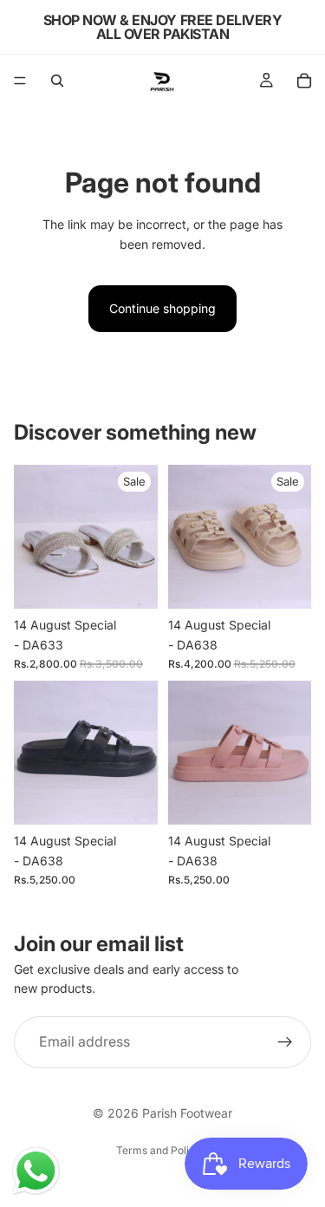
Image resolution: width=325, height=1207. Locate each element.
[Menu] (20, 81)
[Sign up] (285, 1042)
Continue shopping (162, 308)
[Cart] (304, 81)
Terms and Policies (162, 1150)
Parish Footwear (187, 1113)
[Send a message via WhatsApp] (36, 1171)
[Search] (57, 81)
